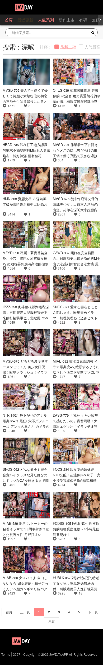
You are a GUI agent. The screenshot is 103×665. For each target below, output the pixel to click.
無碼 (96, 20)
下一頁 (93, 612)
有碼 (83, 20)
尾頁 (51, 621)
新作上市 (66, 20)
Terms (5, 654)
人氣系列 (46, 20)
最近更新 (25, 20)
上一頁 (25, 612)
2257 (16, 654)
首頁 (9, 20)
